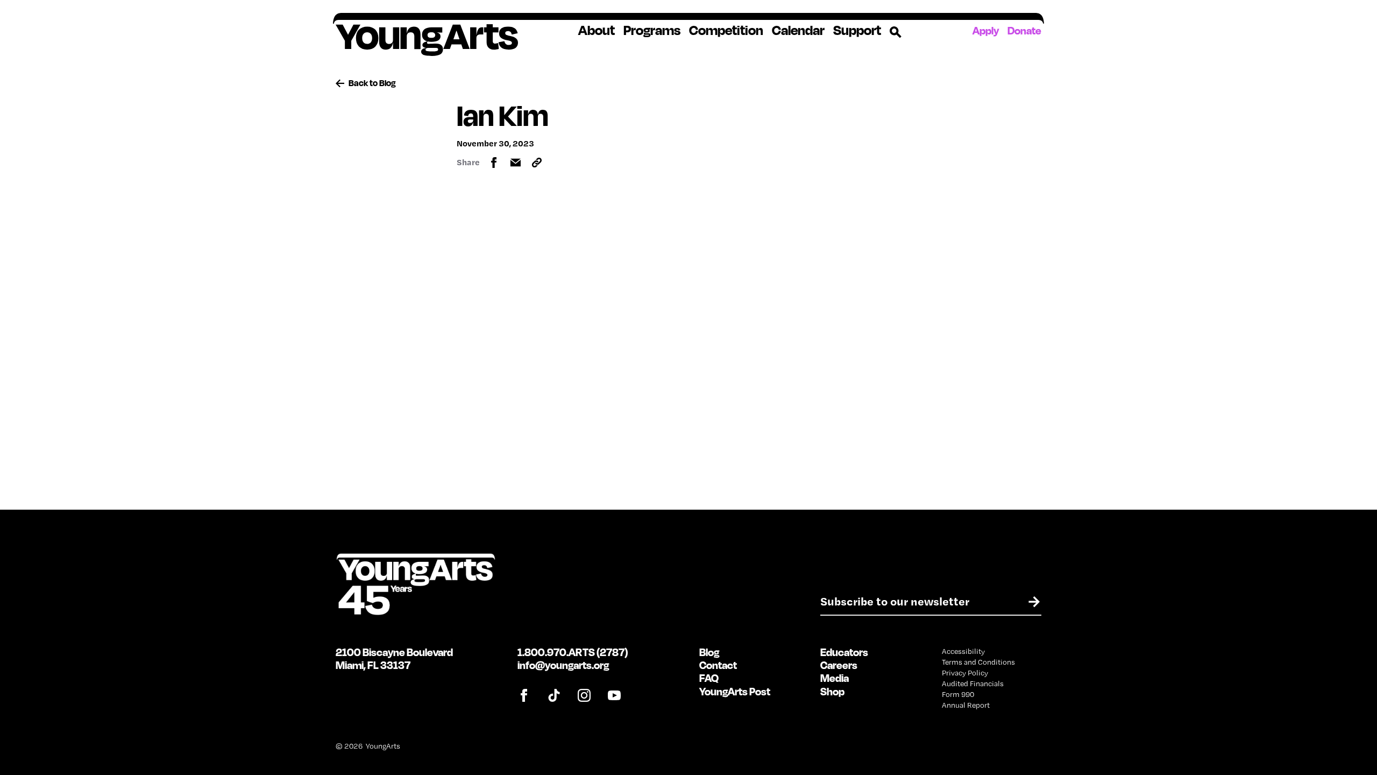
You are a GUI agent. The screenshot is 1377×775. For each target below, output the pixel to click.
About (596, 30)
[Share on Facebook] (493, 162)
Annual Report (966, 705)
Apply (986, 30)
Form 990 (958, 694)
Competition (726, 30)
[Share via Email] (515, 162)
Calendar (798, 30)
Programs (651, 30)
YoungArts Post (734, 691)
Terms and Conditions (978, 662)
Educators (844, 652)
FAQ (709, 678)
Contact (718, 665)
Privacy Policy (965, 672)
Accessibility (963, 651)
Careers (838, 665)
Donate (1024, 30)
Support (857, 30)
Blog (709, 652)
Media (834, 678)
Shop (832, 691)
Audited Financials (973, 683)
